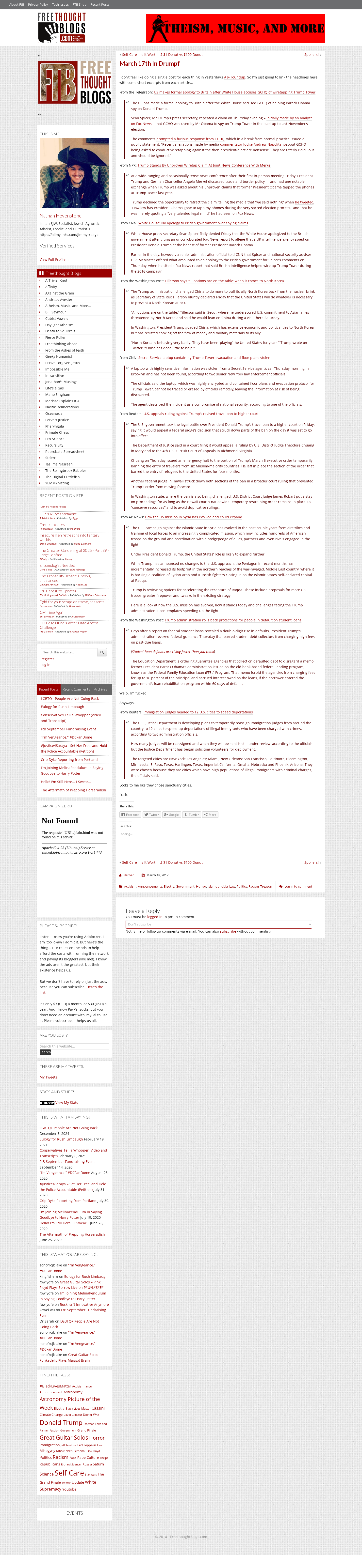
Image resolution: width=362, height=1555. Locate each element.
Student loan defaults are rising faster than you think (173, 651)
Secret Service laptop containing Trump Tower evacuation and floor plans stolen (204, 357)
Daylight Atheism (59, 325)
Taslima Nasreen (59, 464)
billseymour (78, 616)
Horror (97, 1437)
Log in (45, 664)
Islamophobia (218, 886)
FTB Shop (79, 4)
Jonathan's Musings (61, 381)
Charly (68, 559)
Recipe (104, 1458)
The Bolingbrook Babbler (65, 470)
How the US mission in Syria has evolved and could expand (193, 517)
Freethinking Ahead (61, 343)
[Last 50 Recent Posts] (53, 506)
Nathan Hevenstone (61, 215)
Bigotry (59, 1408)
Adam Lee (81, 584)
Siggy (75, 518)
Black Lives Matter (78, 1408)
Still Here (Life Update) (58, 591)
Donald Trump (61, 1422)
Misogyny (47, 1450)
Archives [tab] (100, 689)
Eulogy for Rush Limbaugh (62, 706)
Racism (60, 1457)
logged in (155, 916)
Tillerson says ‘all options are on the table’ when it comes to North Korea (224, 280)
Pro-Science (55, 438)
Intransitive (54, 375)
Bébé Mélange (77, 569)
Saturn (98, 1464)
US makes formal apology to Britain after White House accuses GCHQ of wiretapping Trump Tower (234, 92)
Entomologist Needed (57, 565)
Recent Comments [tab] (76, 689)
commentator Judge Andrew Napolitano (253, 144)
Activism (78, 1386)
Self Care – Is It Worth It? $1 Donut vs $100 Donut (162, 54)
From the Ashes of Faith (64, 350)
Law (232, 886)
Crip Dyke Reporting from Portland (69, 759)
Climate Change (51, 1415)
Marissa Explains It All (63, 401)
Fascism (54, 1430)
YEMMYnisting (57, 483)
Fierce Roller (55, 337)
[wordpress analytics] (47, 1102)
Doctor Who (91, 1415)
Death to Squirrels (60, 331)
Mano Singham (57, 394)
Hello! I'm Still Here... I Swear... (66, 781)
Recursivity (54, 445)
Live (99, 1445)
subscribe (228, 931)
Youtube (69, 1489)
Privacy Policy (38, 4)
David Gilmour (73, 1414)
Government (68, 1430)
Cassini (98, 1408)
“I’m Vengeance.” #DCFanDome (65, 1172)
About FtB (16, 4)
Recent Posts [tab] (49, 689)
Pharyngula (54, 426)
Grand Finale (86, 1430)
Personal (79, 1451)
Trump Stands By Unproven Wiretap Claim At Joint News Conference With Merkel (204, 165)
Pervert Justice (57, 419)
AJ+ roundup (234, 77)
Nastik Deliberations (62, 407)
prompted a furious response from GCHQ (190, 139)
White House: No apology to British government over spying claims (193, 223)
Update (78, 1482)
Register (47, 659)
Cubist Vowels (56, 318)
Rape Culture (88, 1457)
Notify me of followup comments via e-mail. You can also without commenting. (199, 931)
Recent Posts (99, 4)
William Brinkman (95, 595)
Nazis (69, 1451)
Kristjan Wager (78, 631)
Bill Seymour (55, 312)
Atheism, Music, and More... (68, 305)
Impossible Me (57, 369)
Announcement (51, 1392)
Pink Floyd (93, 1451)
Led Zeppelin (86, 1445)
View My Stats (66, 1102)
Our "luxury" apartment (58, 514)
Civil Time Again (52, 612)
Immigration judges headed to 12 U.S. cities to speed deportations (198, 712)
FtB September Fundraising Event (68, 729)
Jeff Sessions (68, 1445)
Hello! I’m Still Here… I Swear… (64, 1223)
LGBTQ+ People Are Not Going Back (70, 698)
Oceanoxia (54, 413)
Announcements (150, 886)
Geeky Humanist (58, 356)
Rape (72, 1458)
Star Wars (91, 1474)
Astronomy (73, 1391)
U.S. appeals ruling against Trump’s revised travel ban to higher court (201, 413)
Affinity (51, 286)
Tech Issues (60, 4)
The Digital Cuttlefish (62, 477)
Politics (46, 1457)
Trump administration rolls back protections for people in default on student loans (233, 620)
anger (89, 1386)
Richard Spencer (71, 1464)
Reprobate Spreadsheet (64, 451)
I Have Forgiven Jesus (62, 362)
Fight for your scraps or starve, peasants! (73, 602)
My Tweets (48, 1077)
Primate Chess (57, 432)
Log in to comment (298, 886)
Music (60, 1451)
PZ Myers (75, 528)
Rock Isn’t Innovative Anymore (84, 1304)
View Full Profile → (55, 259)
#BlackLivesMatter (55, 1386)
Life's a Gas (54, 388)
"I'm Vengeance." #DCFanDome (66, 737)
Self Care (69, 1473)
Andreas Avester (58, 299)
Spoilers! (311, 54)
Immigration (50, 1445)
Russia (87, 1464)
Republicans (50, 1464)
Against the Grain (59, 293)
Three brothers (52, 524)
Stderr (50, 457)
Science (47, 1474)
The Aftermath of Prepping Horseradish (73, 790)
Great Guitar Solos (64, 1437)
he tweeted (304, 202)
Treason (266, 886)
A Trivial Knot (56, 280)
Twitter (66, 1482)
